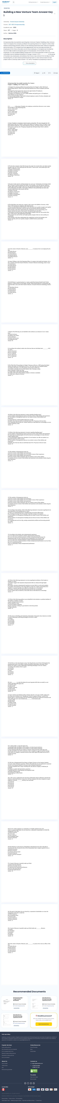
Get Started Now (44, 1024)
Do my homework (5, 1057)
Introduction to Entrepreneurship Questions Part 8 (17, 1016)
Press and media (34, 1077)
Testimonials (4, 1065)
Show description (30, 63)
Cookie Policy (39, 1100)
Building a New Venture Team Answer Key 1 (28, 13)
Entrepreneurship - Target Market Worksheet (18, 999)
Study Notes (33, 1051)
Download (6, 73)
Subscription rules (6, 1100)
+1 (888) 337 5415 (36, 1067)
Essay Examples (33, 1047)
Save (56, 73)
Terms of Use (12, 1098)
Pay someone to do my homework (9, 1049)
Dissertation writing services (8, 1055)
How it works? (5, 1063)
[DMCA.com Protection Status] (43, 1071)
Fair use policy (19, 1098)
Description (8, 39)
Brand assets (33, 1079)
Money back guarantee (7, 1069)
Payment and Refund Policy (28, 1100)
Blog (31, 1049)
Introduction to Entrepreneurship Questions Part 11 (46, 999)
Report (37, 73)
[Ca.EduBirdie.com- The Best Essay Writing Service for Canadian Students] (3, 1090)
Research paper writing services (9, 1053)
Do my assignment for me (7, 1051)
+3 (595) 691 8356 (36, 1065)
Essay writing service (6, 1047)
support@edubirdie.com (24, 1040)
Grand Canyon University (17, 21)
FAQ (2, 1067)
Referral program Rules (16, 1100)
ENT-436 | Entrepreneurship (17, 24)
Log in (54, 2)
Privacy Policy (5, 1098)
